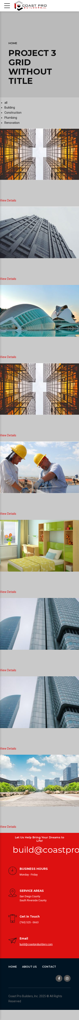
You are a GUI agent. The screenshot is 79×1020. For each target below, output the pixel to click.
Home (12, 43)
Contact (49, 966)
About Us (29, 966)
